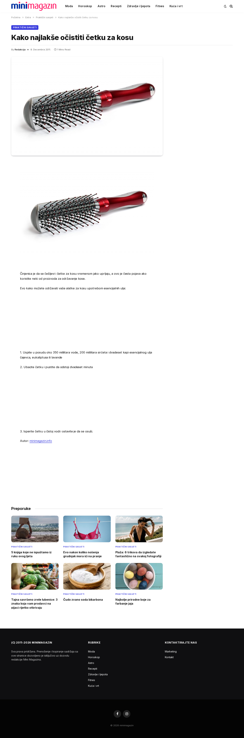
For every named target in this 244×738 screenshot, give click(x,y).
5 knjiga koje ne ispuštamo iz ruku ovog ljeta (31, 554)
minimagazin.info (40, 441)
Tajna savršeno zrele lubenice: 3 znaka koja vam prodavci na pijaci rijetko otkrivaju (34, 603)
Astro (102, 6)
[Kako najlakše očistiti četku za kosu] (87, 106)
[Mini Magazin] (33, 6)
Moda (69, 6)
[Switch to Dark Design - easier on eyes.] (225, 6)
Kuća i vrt (176, 6)
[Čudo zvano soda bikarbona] (87, 576)
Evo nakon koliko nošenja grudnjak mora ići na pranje (82, 554)
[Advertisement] (87, 320)
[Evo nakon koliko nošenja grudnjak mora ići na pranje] (87, 529)
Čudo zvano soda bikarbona (83, 599)
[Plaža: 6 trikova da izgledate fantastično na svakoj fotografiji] (139, 529)
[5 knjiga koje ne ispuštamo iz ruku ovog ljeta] (35, 529)
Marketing (171, 651)
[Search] (231, 6)
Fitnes (160, 6)
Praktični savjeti (25, 27)
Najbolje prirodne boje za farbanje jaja (133, 601)
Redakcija (20, 49)
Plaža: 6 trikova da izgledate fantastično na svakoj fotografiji (138, 554)
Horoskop (85, 6)
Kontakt (169, 657)
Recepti (116, 6)
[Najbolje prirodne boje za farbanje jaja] (139, 576)
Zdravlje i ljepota (138, 6)
